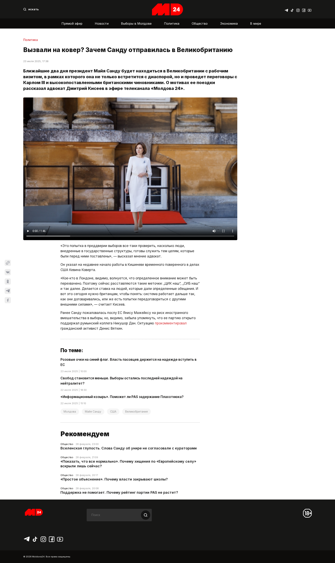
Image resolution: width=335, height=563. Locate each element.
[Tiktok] (292, 9)
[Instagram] (298, 9)
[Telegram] (286, 9)
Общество (200, 23)
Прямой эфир (71, 23)
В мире (255, 23)
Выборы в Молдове (136, 23)
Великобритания (136, 411)
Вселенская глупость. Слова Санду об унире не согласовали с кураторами (128, 448)
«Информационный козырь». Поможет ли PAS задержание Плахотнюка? (122, 397)
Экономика (229, 23)
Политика (171, 23)
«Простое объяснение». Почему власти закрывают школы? (114, 479)
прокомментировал (171, 323)
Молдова (70, 411)
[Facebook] (304, 9)
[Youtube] (309, 9)
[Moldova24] (167, 9)
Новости (102, 23)
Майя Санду (93, 411)
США (113, 411)
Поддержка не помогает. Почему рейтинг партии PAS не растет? (119, 492)
